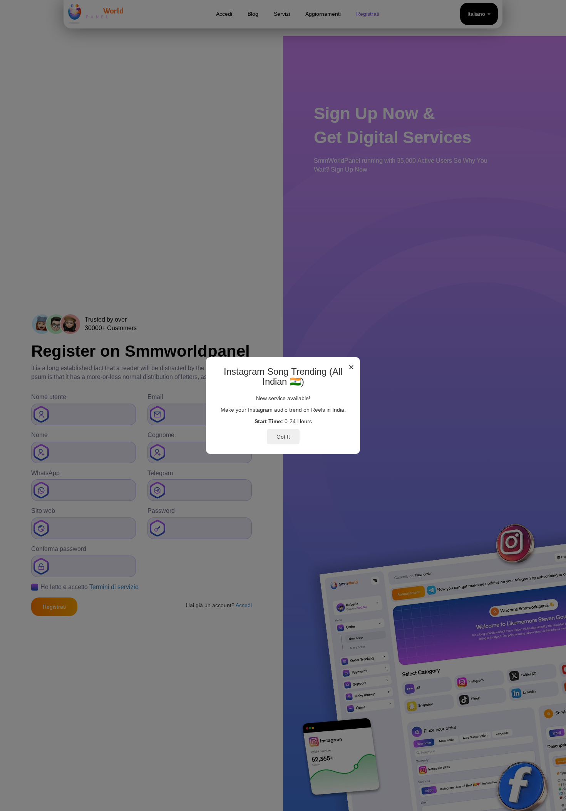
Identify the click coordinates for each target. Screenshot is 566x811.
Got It (283, 437)
